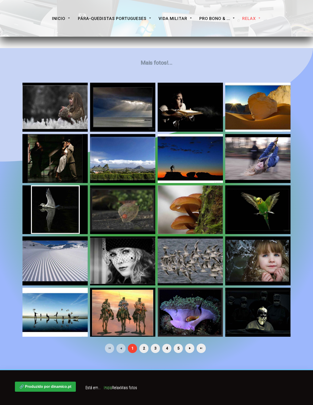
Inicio (58, 18)
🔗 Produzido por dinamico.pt (45, 387)
